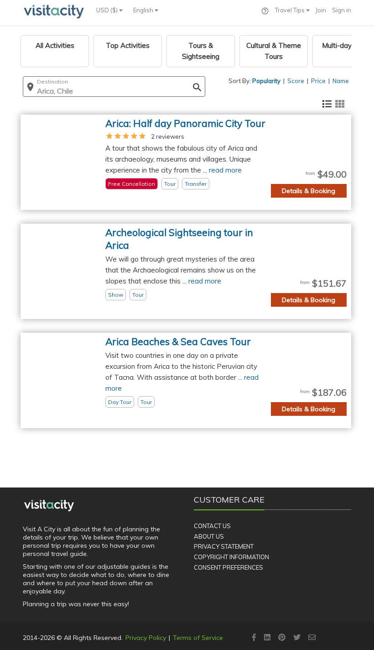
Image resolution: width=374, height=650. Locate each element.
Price (318, 80)
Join (321, 10)
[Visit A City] (49, 505)
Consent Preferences (228, 567)
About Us (209, 536)
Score (295, 80)
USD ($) (107, 10)
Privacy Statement (224, 546)
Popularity (266, 80)
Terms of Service (198, 638)
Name (340, 80)
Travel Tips (290, 10)
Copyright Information (231, 557)
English (144, 10)
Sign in (341, 10)
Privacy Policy (145, 638)
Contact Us (212, 525)
